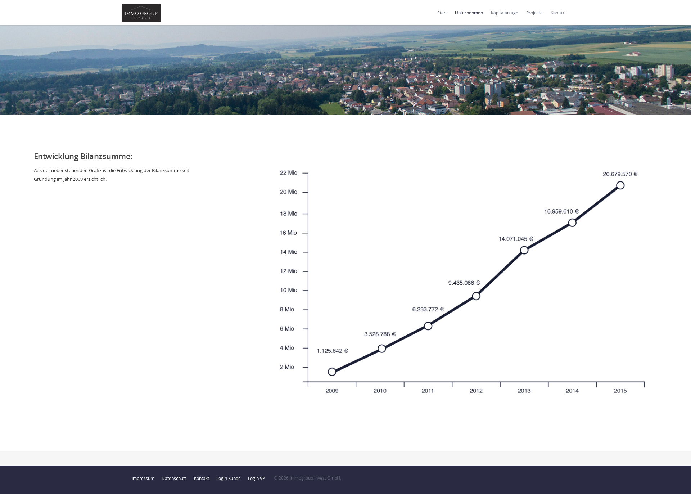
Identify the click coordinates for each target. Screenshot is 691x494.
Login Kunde (228, 478)
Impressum (143, 478)
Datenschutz (174, 478)
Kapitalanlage (504, 12)
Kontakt (558, 12)
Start (442, 12)
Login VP (256, 478)
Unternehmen (469, 12)
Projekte (534, 12)
